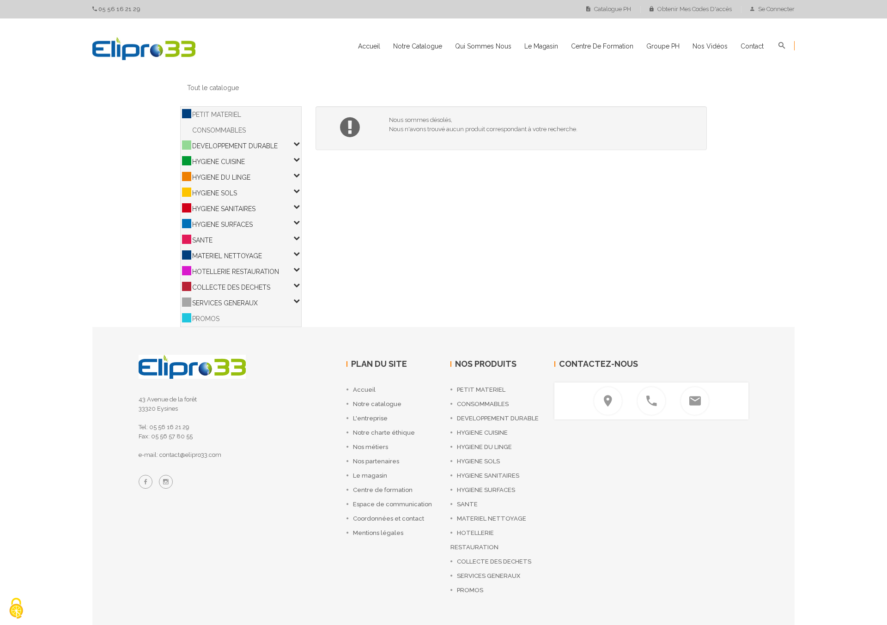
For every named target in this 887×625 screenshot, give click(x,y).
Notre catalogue (417, 46)
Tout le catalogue (213, 87)
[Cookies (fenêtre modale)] (16, 609)
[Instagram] (166, 482)
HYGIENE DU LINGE (221, 177)
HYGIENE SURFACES (222, 224)
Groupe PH (663, 46)
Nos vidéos (710, 46)
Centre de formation (602, 46)
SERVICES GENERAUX (225, 303)
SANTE (202, 240)
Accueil (369, 46)
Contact (752, 46)
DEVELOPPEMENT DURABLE (235, 146)
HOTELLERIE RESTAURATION (235, 271)
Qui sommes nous (483, 46)
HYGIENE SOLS (214, 193)
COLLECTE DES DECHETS (231, 287)
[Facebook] (145, 482)
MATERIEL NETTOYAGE (227, 256)
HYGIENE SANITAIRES (223, 208)
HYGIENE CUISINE (218, 161)
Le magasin (541, 46)
